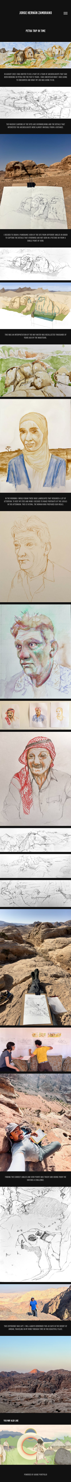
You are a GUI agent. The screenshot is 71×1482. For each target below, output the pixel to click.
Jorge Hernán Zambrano (35, 13)
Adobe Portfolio (40, 1474)
